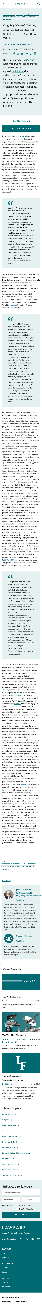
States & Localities (10, 1164)
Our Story (6, 1282)
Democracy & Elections (11, 1142)
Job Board (6, 1267)
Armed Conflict (8, 14)
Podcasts (5, 1257)
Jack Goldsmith (10, 44)
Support (5, 1272)
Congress (19, 14)
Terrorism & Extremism (11, 1175)
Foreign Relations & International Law (17, 1153)
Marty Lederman (24, 44)
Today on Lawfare (25, 1205)
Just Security (30, 59)
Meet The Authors (20, 121)
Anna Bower (22, 1039)
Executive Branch (9, 1147)
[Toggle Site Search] (38, 3)
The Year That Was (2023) (14, 1035)
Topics (4, 1253)
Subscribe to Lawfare (21, 128)
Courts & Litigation (10, 1125)
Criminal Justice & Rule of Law (14, 1131)
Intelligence (22, 16)
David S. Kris (7, 1084)
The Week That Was (11, 996)
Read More (20, 900)
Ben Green (6, 1001)
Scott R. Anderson (9, 1039)
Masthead (6, 1287)
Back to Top (6, 881)
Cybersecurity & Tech (11, 1136)
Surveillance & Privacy (11, 1170)
